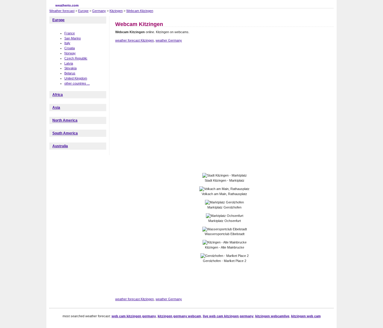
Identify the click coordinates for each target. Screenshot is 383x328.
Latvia (68, 63)
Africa (57, 95)
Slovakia (70, 68)
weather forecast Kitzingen (134, 40)
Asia (56, 107)
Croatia (69, 48)
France (69, 33)
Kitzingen (116, 11)
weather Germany (169, 40)
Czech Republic (75, 58)
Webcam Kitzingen (139, 11)
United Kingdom (75, 78)
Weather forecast (62, 11)
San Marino (72, 38)
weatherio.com (67, 5)
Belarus (69, 73)
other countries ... (77, 83)
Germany (99, 11)
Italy (67, 43)
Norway (70, 53)
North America (64, 120)
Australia (60, 146)
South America (65, 133)
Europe (83, 11)
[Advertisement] (224, 68)
